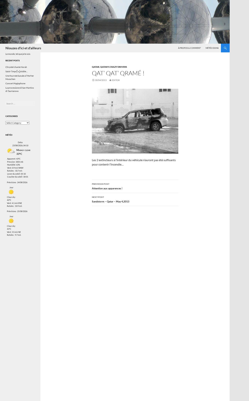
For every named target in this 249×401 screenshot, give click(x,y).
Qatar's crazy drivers (113, 66)
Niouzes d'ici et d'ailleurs (23, 48)
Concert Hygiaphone (15, 83)
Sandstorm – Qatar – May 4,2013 (110, 199)
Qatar (95, 66)
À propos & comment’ (189, 48)
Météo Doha (212, 48)
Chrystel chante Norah (16, 67)
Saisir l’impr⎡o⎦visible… (16, 71)
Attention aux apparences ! (107, 186)
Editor (116, 80)
